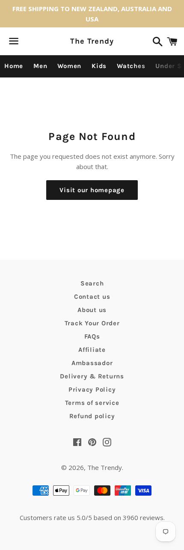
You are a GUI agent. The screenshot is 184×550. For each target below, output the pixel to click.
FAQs (92, 336)
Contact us (92, 296)
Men (40, 66)
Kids (99, 66)
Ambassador (92, 363)
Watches (131, 66)
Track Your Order (92, 323)
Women (69, 66)
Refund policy (92, 416)
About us (92, 310)
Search (92, 283)
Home (13, 66)
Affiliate (92, 350)
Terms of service (92, 403)
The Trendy (91, 41)
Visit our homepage (92, 190)
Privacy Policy (92, 389)
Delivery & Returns (92, 376)
